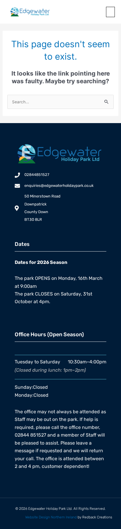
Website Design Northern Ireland (51, 517)
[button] (110, 12)
